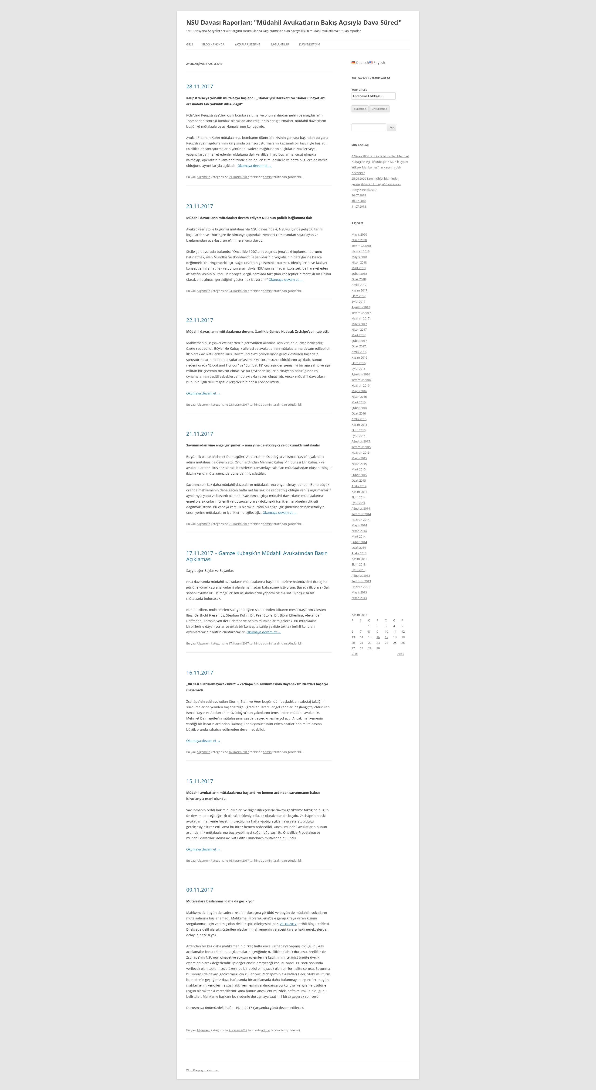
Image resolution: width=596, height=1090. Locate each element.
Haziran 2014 (360, 520)
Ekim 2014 (359, 497)
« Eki (355, 654)
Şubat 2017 (359, 341)
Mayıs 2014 (359, 525)
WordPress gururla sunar (202, 1070)
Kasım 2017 (359, 290)
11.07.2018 (359, 206)
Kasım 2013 (359, 559)
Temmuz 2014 (361, 514)
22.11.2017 (199, 319)
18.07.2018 (359, 201)
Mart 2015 (359, 469)
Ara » (400, 654)
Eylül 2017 (358, 301)
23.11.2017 (199, 205)
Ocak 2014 (359, 547)
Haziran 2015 (360, 452)
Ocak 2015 (359, 480)
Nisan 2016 (359, 396)
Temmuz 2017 (361, 313)
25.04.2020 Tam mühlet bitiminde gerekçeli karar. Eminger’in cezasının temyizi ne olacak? (376, 184)
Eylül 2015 (358, 436)
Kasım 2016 (359, 357)
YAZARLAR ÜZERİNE (247, 44)
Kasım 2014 (359, 492)
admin (267, 177)
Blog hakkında (213, 44)
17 (386, 637)
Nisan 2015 (359, 464)
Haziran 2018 (360, 251)
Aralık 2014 (359, 486)
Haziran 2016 (360, 385)
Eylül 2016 (358, 369)
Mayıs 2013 (359, 592)
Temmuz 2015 (361, 447)
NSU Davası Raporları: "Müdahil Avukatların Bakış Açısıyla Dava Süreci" (294, 22)
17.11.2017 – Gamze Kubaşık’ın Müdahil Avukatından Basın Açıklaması (257, 555)
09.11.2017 (199, 889)
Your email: (359, 89)
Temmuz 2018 (361, 245)
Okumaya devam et (254, 165)
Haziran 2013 (360, 587)
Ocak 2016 (359, 413)
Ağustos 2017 (361, 307)
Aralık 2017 (359, 285)
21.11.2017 (199, 433)
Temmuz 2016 (361, 380)
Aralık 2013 (359, 553)
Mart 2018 (359, 268)
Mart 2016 (359, 402)
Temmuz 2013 (361, 581)
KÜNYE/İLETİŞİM (309, 44)
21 (361, 643)
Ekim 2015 (359, 430)
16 (378, 637)
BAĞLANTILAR (280, 44)
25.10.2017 (288, 924)
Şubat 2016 (359, 408)
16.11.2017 (199, 672)
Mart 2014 (359, 536)
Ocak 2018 (359, 279)
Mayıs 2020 (359, 234)
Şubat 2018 (359, 273)
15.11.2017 (199, 781)
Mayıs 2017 (359, 324)
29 (369, 648)
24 (386, 643)
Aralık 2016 (359, 352)
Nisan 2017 (359, 329)
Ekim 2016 (359, 363)
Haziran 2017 (360, 318)
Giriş (189, 44)
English (379, 62)
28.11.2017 (199, 86)
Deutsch (362, 62)
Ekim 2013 (359, 564)
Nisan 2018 (359, 262)
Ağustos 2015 (361, 441)
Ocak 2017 (359, 346)
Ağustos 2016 (361, 374)
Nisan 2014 (359, 531)
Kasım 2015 (359, 424)
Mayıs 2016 (359, 391)
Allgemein (203, 177)
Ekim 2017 (359, 296)
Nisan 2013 (359, 598)
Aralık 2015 (359, 419)
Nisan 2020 (359, 240)
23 (378, 643)
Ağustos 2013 (361, 575)
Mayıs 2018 (359, 257)
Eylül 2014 (358, 503)
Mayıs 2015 (359, 458)
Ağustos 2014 (361, 508)
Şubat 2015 (359, 475)
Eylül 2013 (358, 570)
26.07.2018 (359, 195)
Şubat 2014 (359, 542)
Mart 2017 (359, 335)
